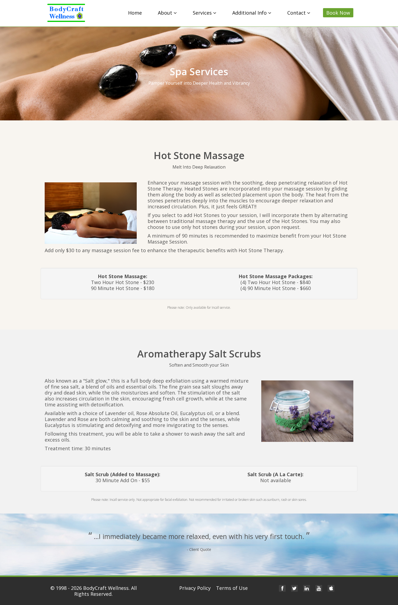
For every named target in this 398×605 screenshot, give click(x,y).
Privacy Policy (195, 588)
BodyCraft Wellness (106, 588)
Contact (297, 12)
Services (203, 12)
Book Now (338, 12)
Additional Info (250, 12)
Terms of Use (232, 588)
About (166, 12)
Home (135, 12)
